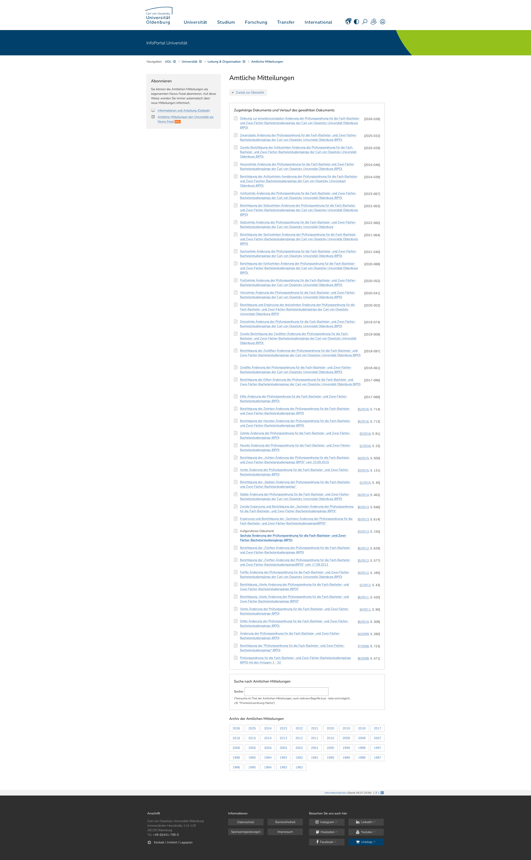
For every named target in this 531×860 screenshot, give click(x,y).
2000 (330, 748)
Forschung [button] (256, 22)
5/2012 (364, 561)
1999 (346, 748)
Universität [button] (195, 22)
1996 (236, 758)
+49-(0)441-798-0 (166, 835)
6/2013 (364, 507)
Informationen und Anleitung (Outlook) (184, 110)
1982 (299, 767)
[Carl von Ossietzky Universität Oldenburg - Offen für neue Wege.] (158, 15)
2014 (268, 738)
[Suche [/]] (365, 23)
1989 (346, 758)
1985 (252, 767)
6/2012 (364, 548)
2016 (236, 738)
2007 (377, 738)
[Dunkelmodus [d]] (356, 23)
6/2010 (364, 622)
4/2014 (364, 495)
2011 (314, 738)
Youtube (366, 832)
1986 (236, 767)
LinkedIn (366, 822)
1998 (361, 748)
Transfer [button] (286, 22)
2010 (330, 738)
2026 (236, 728)
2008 (361, 738)
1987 (377, 758)
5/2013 (364, 519)
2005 (252, 748)
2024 (268, 728)
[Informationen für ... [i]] (373, 23)
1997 (377, 748)
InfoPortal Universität (166, 43)
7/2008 (364, 646)
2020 (330, 728)
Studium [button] (226, 22)
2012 (299, 738)
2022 (299, 728)
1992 (299, 758)
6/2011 (364, 597)
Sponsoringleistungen (246, 832)
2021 (314, 728)
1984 (268, 767)
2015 (252, 738)
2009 (346, 738)
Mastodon (327, 832)
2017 (377, 728)
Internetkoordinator (336, 793)
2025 (252, 728)
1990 (330, 758)
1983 (283, 767)
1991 (314, 758)
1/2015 (365, 483)
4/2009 (364, 634)
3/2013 (364, 532)
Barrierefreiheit (285, 822)
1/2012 (365, 585)
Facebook (326, 842)
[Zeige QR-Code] (382, 792)
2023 (283, 728)
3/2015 (364, 470)
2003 (283, 748)
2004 (268, 748)
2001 (314, 748)
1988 (361, 758)
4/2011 (365, 609)
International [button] (318, 22)
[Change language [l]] (348, 23)
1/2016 (365, 446)
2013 (283, 738)
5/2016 (364, 409)
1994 (268, 758)
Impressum (285, 832)
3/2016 (365, 434)
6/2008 (364, 658)
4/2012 (364, 573)
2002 (299, 748)
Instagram (326, 822)
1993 (283, 758)
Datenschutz (245, 822)
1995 (252, 758)
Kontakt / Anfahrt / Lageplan (173, 842)
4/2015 (364, 458)
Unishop (366, 842)
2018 (361, 728)
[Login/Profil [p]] (382, 23)
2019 (346, 728)
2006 (236, 748)
